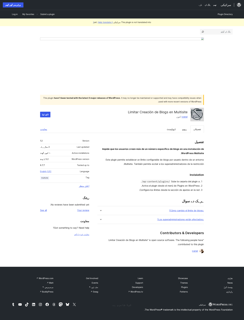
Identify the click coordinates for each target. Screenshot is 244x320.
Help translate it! (103, 22)
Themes (184, 283)
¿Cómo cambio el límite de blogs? (186, 210)
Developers (137, 287)
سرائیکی (202, 305)
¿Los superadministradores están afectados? (180, 219)
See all (43, 210)
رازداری (229, 291)
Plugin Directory (225, 14)
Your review (83, 210)
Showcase (183, 278)
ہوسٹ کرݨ (228, 287)
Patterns (184, 291)
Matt (50, 283)
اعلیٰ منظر (84, 186)
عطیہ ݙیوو (93, 287)
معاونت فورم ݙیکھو (81, 234)
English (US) (45, 171)
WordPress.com (44, 278)
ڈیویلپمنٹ (171, 129)
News (230, 283)
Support (139, 283)
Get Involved (92, 278)
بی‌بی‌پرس (47, 287)
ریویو (184, 129)
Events (95, 283)
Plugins (184, 287)
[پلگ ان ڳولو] (203, 32)
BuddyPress (46, 291)
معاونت (43, 129)
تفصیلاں (197, 129)
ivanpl (185, 116)
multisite (44, 178)
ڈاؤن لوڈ (45, 114)
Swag (94, 291)
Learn (140, 278)
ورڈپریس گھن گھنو (13, 5)
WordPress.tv (135, 291)
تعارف (230, 278)
